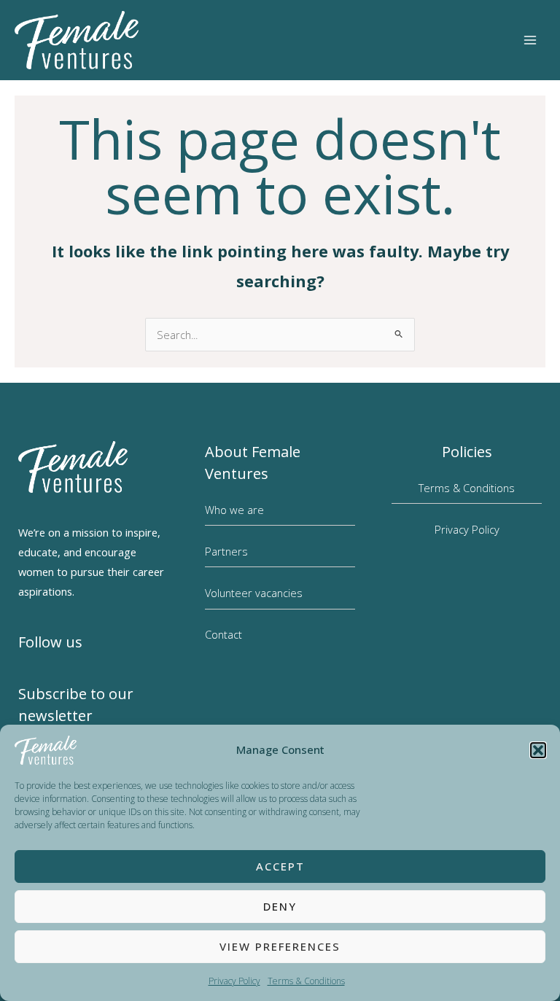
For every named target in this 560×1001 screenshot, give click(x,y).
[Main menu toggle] (530, 40)
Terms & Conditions (306, 981)
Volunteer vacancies (254, 592)
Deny (280, 906)
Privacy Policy (234, 981)
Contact (223, 634)
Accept (280, 866)
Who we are (234, 509)
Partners (226, 551)
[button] (538, 750)
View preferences (280, 946)
